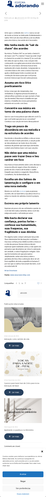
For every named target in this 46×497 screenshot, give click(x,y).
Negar (23, 481)
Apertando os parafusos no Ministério (19, 430)
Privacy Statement (23, 494)
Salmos (26, 33)
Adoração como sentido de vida (16, 339)
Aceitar (23, 474)
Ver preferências (23, 488)
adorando (20, 18)
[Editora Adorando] (23, 4)
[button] (42, 451)
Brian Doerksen (11, 270)
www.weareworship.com (20, 275)
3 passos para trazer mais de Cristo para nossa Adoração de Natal (21, 384)
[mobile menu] (42, 4)
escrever (23, 191)
